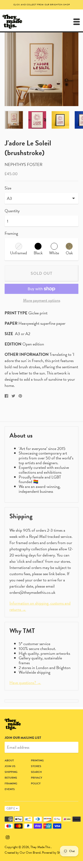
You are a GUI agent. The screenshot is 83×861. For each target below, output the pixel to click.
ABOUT (9, 760)
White (54, 253)
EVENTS (10, 789)
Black (38, 253)
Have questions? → (25, 682)
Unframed (18, 253)
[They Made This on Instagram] (7, 837)
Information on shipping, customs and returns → (40, 606)
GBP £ (10, 808)
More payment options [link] (41, 300)
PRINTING (37, 760)
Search (36, 772)
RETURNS (11, 778)
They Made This (40, 847)
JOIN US (10, 766)
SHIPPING (11, 772)
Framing (11, 233)
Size (8, 188)
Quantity (12, 211)
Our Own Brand (30, 852)
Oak (69, 253)
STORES (36, 766)
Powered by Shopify (54, 852)
